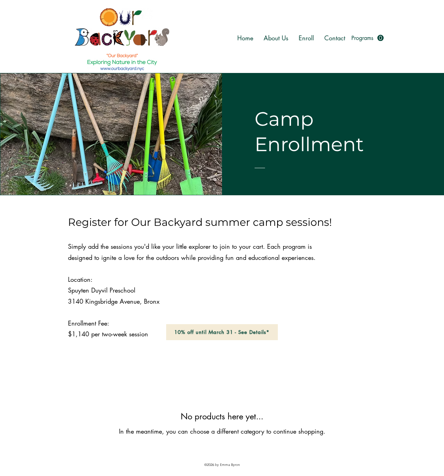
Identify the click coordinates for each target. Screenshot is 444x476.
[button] (367, 38)
